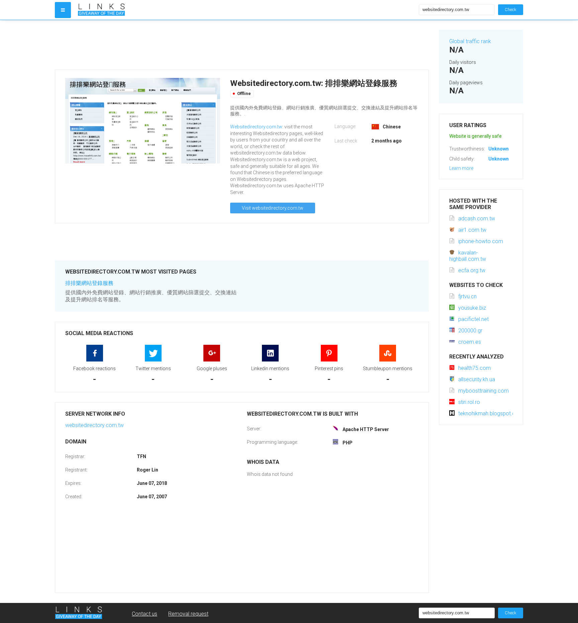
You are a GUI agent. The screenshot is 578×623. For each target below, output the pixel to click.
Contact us (144, 614)
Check (510, 9)
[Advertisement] (242, 45)
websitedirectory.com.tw (94, 425)
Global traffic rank (470, 41)
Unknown (498, 148)
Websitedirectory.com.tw (256, 126)
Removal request (188, 614)
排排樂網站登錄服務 (89, 283)
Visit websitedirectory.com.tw (272, 208)
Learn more (461, 168)
